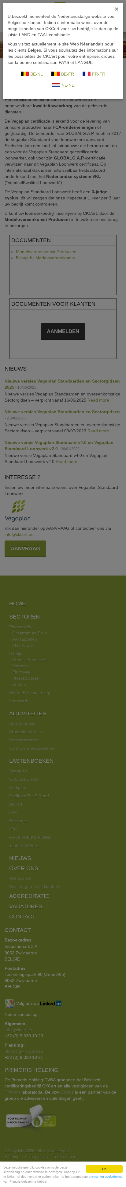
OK (104, 1168)
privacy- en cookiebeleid (106, 1176)
